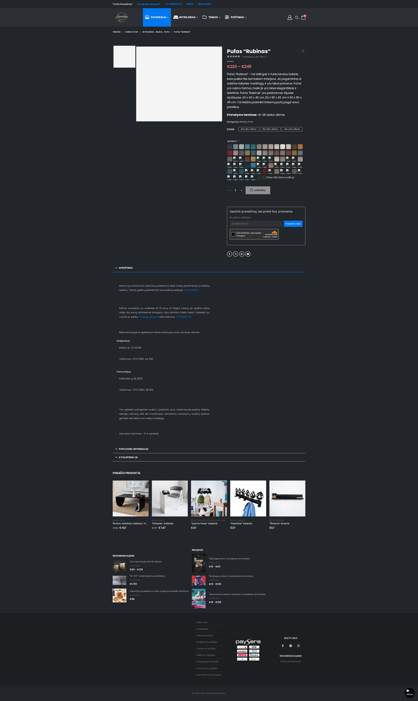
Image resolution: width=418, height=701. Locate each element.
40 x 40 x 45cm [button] (292, 129)
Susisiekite (203, 629)
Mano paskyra (205, 635)
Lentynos (280, 520)
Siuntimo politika (206, 648)
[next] (303, 51)
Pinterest (290, 646)
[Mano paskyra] (290, 17)
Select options (143, 486)
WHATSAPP (204, 4)
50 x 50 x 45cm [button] (270, 129)
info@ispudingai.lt (148, 4)
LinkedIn (241, 254)
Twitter (235, 254)
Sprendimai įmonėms (209, 675)
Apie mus (202, 622)
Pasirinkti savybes (222, 486)
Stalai (122, 520)
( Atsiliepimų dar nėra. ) (254, 56)
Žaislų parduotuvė (290, 661)
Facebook (229, 254)
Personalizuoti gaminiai (218, 520)
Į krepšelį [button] (182, 486)
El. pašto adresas (240, 217)
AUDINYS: (233, 141)
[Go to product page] (131, 498)
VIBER (189, 4)
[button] (297, 18)
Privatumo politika (207, 668)
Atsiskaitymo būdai (207, 661)
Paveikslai (158, 17)
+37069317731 (173, 4)
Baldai (243, 121)
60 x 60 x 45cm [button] (248, 129)
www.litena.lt (191, 290)
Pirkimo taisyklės (206, 655)
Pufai (250, 121)
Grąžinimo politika (207, 642)
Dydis (230, 129)
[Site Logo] (122, 17)
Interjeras (187, 17)
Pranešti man (293, 223)
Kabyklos (202, 520)
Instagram (298, 646)
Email (247, 254)
